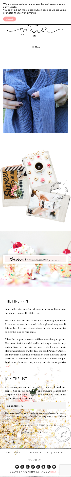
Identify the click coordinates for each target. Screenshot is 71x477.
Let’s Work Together (38, 452)
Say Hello (19, 452)
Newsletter (49, 426)
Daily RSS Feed (25, 426)
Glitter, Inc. (35, 26)
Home (9, 452)
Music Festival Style (35, 102)
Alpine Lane (55, 472)
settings (31, 12)
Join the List (57, 452)
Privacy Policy (34, 459)
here (7, 366)
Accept (9, 19)
